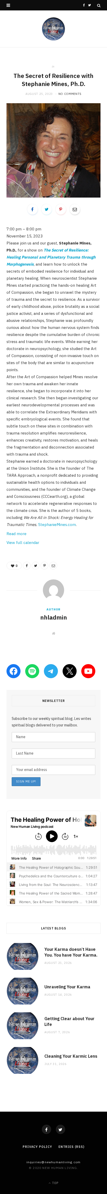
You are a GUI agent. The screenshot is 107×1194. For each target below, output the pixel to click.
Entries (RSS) (71, 1147)
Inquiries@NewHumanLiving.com (53, 1162)
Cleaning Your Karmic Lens (70, 1056)
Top (54, 1183)
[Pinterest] (61, 209)
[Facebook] (46, 1129)
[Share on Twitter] (46, 209)
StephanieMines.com (57, 524)
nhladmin (53, 617)
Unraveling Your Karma (67, 986)
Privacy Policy (37, 1147)
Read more (16, 533)
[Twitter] (60, 1129)
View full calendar (22, 542)
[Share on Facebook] (32, 209)
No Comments (70, 94)
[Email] (75, 209)
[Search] (99, 5)
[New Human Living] (53, 29)
